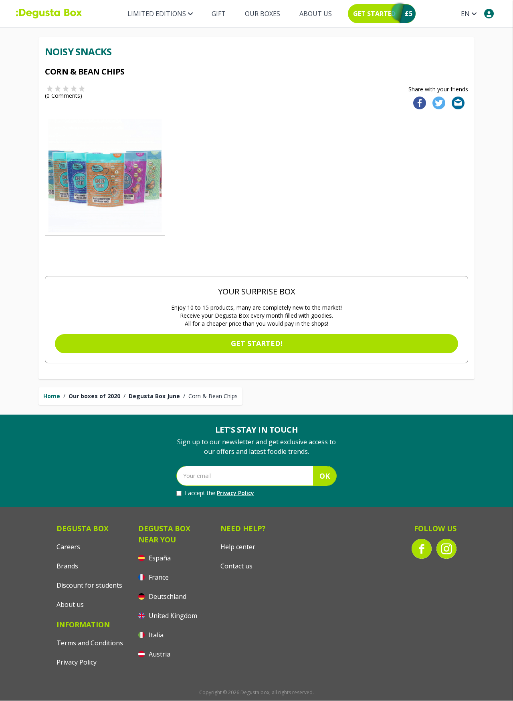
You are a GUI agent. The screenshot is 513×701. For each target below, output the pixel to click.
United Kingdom (172, 615)
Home (51, 396)
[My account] (489, 13)
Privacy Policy (235, 493)
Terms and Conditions (90, 643)
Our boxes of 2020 (94, 396)
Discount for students (89, 585)
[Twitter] (437, 102)
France (158, 577)
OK (324, 476)
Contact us (236, 566)
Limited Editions (156, 13)
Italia (155, 634)
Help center (237, 546)
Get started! (257, 343)
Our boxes (262, 13)
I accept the (219, 493)
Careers (68, 546)
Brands (67, 566)
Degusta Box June (154, 396)
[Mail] (456, 102)
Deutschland (166, 596)
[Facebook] (417, 102)
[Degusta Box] (49, 13)
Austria (158, 654)
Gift (219, 13)
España (159, 558)
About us (315, 13)
